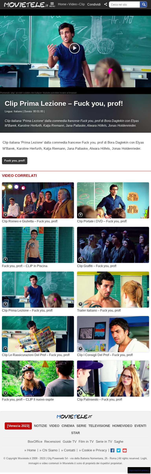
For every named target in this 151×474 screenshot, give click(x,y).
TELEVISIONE (99, 426)
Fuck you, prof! (14, 160)
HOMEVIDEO (122, 426)
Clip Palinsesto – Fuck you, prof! (99, 399)
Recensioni (52, 441)
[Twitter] (119, 450)
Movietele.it (24, 4)
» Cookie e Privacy (93, 450)
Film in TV (86, 441)
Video (73, 4)
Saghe (118, 441)
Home (62, 4)
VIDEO (54, 426)
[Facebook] (112, 450)
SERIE (81, 426)
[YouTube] (125, 450)
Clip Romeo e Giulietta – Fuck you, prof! (29, 221)
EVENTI (140, 426)
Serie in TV (104, 441)
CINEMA (68, 426)
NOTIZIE (40, 426)
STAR (75, 433)
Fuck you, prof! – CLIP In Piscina (24, 266)
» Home (30, 450)
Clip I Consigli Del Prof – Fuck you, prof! (105, 355)
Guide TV (69, 441)
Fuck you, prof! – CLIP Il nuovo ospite (28, 399)
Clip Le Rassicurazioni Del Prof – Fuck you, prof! (36, 355)
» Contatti (68, 450)
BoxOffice (35, 441)
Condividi (94, 4)
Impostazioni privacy (139, 470)
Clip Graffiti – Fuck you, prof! (96, 266)
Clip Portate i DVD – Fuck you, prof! (102, 221)
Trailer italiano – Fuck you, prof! (99, 310)
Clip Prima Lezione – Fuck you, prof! (27, 310)
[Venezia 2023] (18, 426)
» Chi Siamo (48, 450)
